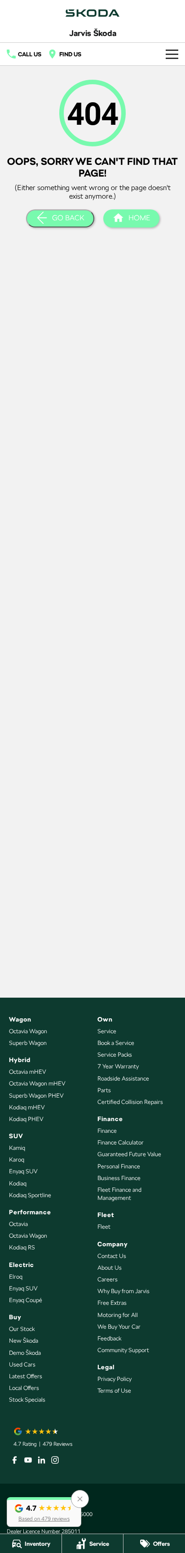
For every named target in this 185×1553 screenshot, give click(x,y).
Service (106, 1031)
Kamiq (17, 1147)
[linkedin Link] (41, 1460)
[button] (44, 1512)
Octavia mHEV (27, 1071)
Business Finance (119, 1178)
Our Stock (22, 1329)
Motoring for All (117, 1315)
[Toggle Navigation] (172, 54)
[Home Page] (92, 13)
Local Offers (24, 1388)
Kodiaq (17, 1183)
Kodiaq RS (22, 1247)
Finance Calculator (120, 1142)
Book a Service (115, 1043)
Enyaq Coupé (25, 1300)
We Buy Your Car (119, 1326)
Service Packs (114, 1054)
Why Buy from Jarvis (123, 1291)
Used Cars (22, 1364)
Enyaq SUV (23, 1171)
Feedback (109, 1338)
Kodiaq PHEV (26, 1119)
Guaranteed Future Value (129, 1154)
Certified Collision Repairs (130, 1102)
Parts (104, 1090)
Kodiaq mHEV (27, 1107)
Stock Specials (27, 1399)
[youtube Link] (28, 1460)
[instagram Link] (55, 1460)
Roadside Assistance (123, 1078)
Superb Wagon (28, 1043)
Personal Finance (118, 1166)
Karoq (16, 1159)
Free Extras (112, 1302)
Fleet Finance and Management (119, 1193)
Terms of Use (114, 1390)
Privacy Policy (114, 1379)
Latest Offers (25, 1376)
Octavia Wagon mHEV (37, 1083)
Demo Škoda (25, 1352)
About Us (109, 1267)
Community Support (123, 1350)
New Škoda (23, 1340)
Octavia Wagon (28, 1031)
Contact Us (111, 1256)
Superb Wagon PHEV (36, 1095)
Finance (107, 1130)
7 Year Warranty (118, 1066)
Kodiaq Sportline (30, 1195)
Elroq (15, 1276)
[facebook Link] (14, 1460)
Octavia (18, 1224)
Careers (107, 1279)
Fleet (103, 1226)
